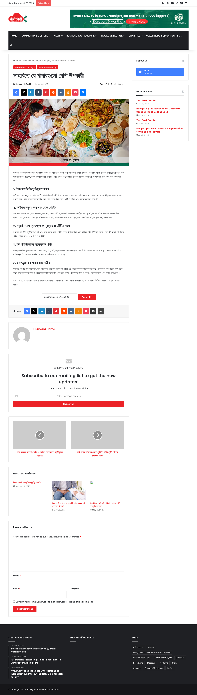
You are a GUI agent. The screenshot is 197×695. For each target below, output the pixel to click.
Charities (134, 35)
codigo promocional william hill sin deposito (151, 652)
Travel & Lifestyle (112, 35)
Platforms (164, 663)
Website (75, 588)
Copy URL (87, 297)
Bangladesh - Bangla (40, 60)
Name (17, 575)
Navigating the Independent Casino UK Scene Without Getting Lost (158, 110)
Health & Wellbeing (47, 67)
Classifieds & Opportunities (163, 35)
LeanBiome (138, 663)
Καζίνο (170, 668)
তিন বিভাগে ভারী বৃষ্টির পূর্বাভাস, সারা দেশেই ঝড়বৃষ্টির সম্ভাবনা (105, 505)
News (57, 35)
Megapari (151, 663)
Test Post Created (146, 100)
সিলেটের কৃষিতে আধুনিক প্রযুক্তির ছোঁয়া (27, 482)
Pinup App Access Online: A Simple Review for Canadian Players (159, 130)
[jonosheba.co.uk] (17, 18)
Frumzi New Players (163, 657)
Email (16, 588)
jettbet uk (180, 657)
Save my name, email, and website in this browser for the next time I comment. (54, 602)
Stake (174, 663)
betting (151, 647)
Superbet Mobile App (154, 668)
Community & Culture (35, 35)
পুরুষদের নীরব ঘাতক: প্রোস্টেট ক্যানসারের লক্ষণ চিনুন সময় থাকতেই (68, 505)
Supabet (137, 668)
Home (14, 35)
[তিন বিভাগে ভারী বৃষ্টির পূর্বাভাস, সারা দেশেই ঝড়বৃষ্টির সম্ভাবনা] (107, 490)
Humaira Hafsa (22, 84)
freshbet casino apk (141, 657)
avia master (138, 647)
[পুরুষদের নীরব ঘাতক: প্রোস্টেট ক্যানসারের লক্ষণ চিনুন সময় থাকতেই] (69, 490)
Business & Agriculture (80, 35)
